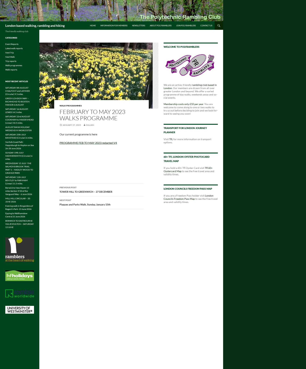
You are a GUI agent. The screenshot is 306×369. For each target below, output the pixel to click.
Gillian (90, 125)
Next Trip (9, 52)
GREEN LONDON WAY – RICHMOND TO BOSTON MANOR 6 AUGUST (17, 101)
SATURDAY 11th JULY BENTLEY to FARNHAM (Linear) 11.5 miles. (16, 180)
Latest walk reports (14, 48)
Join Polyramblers (186, 25)
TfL (171, 139)
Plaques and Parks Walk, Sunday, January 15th (85, 202)
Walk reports (11, 69)
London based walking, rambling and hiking (35, 25)
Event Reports (11, 44)
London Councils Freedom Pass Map (188, 197)
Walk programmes (71, 105)
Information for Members (114, 25)
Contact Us (206, 25)
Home (93, 25)
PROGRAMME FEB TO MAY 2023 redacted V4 (88, 142)
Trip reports (10, 61)
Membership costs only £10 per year (183, 104)
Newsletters (138, 25)
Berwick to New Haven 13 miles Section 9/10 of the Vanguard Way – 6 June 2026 (18, 190)
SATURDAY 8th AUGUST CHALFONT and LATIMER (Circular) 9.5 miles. (17, 90)
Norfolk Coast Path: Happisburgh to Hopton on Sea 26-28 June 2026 (19, 145)
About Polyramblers (161, 25)
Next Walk (10, 57)
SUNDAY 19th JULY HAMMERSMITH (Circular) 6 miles (18, 155)
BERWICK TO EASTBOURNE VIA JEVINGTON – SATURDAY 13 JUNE (19, 223)
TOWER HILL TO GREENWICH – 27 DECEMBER (86, 189)
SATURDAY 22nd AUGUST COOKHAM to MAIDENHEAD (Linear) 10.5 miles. (19, 119)
